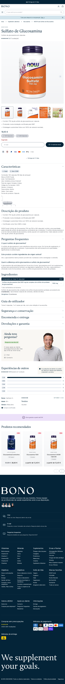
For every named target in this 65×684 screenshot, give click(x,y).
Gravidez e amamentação (24, 584)
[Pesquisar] (61, 12)
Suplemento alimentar (13, 21)
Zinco (18, 556)
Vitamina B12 (4, 558)
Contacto (8, 357)
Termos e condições (36, 679)
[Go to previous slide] (56, 471)
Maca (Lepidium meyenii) (56, 562)
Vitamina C (4, 556)
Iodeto (19, 561)
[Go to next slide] (61, 471)
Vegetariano (36, 580)
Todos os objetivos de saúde (23, 587)
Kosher (35, 582)
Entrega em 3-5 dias (33, 158)
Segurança (61, 679)
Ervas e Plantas (55, 548)
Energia (3, 578)
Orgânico (35, 575)
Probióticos (36, 556)
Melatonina (36, 558)
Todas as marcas (54, 585)
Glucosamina (26, 21)
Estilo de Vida (38, 570)
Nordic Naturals (53, 578)
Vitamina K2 (4, 561)
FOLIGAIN (51, 575)
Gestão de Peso (5, 580)
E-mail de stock (56, 144)
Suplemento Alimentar (39, 563)
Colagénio (36, 553)
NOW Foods (4, 27)
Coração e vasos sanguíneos (6, 583)
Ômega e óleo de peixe (39, 551)
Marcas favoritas (55, 570)
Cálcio (19, 553)
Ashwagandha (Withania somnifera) (56, 552)
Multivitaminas (5, 551)
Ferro (18, 558)
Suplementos (38, 548)
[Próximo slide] (60, 76)
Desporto (20, 575)
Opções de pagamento (39, 606)
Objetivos (4, 570)
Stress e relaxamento (23, 578)
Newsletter (20, 608)
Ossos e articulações (7, 573)
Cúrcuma (51, 555)
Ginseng (51, 560)
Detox (3, 575)
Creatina (35, 561)
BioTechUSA (52, 580)
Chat (8, 355)
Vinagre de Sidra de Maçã (56, 557)
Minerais (20, 548)
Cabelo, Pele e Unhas (7, 586)
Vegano (35, 573)
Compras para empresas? (8, 606)
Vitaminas (5, 548)
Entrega (35, 604)
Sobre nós (4, 604)
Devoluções (36, 608)
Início (2, 21)
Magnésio (20, 551)
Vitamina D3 (4, 553)
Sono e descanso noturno (24, 573)
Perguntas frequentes (23, 606)
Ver (43, 17)
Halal (34, 578)
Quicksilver (52, 582)
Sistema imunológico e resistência (23, 581)
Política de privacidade (50, 679)
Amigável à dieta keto (39, 585)
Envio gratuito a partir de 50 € (34, 417)
